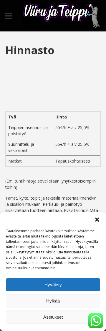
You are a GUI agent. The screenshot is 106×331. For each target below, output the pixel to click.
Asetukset (53, 317)
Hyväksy (53, 284)
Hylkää (53, 300)
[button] (97, 220)
